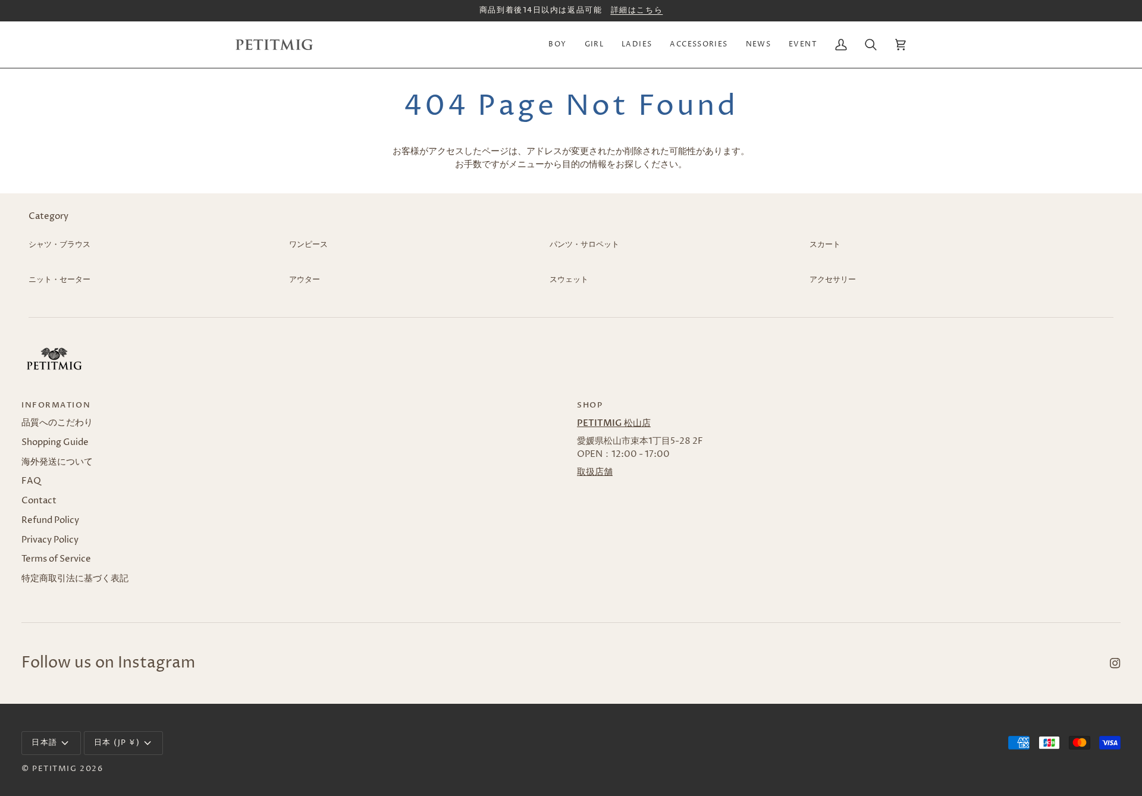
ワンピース (308, 244)
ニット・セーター (59, 279)
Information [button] (55, 405)
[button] (557, 44)
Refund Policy (50, 521)
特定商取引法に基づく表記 (74, 579)
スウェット (569, 279)
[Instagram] (1115, 663)
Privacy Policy (50, 540)
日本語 (45, 742)
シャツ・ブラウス (59, 244)
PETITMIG (54, 768)
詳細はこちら (637, 10)
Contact (39, 501)
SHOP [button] (590, 405)
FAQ (31, 481)
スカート (825, 244)
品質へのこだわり (57, 423)
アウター (304, 279)
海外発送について (57, 462)
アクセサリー (833, 279)
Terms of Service (56, 559)
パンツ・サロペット (584, 244)
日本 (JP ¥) (117, 742)
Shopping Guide (55, 443)
